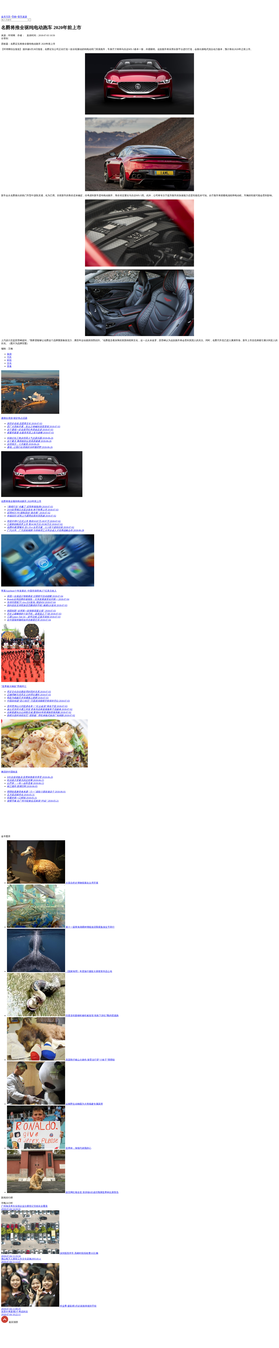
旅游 (9, 354)
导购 (14, 16)
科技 (9, 360)
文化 (9, 363)
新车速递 (22, 16)
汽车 (9, 357)
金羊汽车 (5, 16)
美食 (9, 366)
